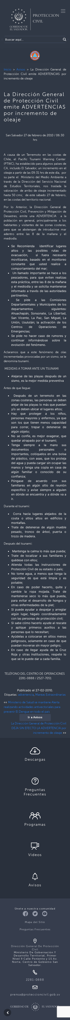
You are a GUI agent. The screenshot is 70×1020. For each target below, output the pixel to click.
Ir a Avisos (35, 717)
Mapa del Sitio (35, 922)
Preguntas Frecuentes (35, 929)
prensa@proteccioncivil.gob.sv (35, 994)
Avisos (20, 69)
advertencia (26, 694)
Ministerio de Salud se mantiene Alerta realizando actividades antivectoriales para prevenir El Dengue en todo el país (32, 707)
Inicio (7, 69)
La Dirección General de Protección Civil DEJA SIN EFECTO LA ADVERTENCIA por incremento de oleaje (38, 728)
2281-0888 (35, 979)
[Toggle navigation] (63, 11)
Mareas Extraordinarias (50, 694)
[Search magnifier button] (64, 39)
